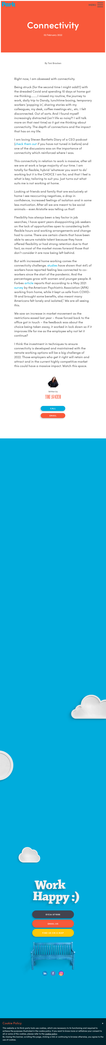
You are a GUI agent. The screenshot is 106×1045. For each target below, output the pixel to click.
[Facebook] (53, 975)
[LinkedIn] (44, 975)
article (29, 283)
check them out (26, 143)
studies (52, 265)
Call (53, 408)
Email (53, 415)
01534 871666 (53, 914)
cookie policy (51, 1033)
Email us (53, 923)
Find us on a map (53, 932)
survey (19, 287)
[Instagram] (61, 975)
